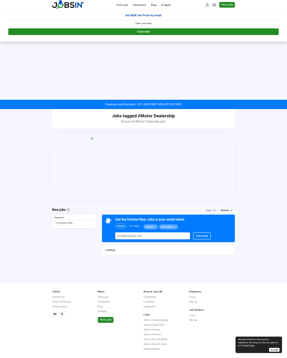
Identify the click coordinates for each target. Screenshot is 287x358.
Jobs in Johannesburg (156, 319)
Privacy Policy (59, 306)
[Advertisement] (143, 66)
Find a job (122, 4)
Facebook (62, 314)
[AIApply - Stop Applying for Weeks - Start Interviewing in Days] (143, 167)
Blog (153, 4)
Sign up (193, 301)
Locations (149, 301)
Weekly (121, 226)
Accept (274, 350)
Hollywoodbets (152, 348)
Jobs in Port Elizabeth (155, 339)
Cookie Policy (248, 345)
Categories (149, 306)
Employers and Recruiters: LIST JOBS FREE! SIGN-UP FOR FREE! (144, 104)
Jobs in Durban (152, 329)
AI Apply (166, 4)
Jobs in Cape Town (154, 324)
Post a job (227, 4)
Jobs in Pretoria (152, 334)
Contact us (58, 296)
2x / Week (134, 226)
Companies (139, 4)
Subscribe (143, 31)
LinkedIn (55, 314)
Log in (192, 296)
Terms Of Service (61, 301)
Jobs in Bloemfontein (155, 344)
